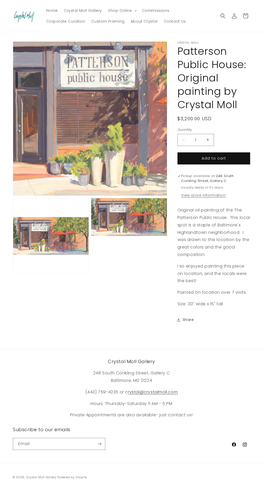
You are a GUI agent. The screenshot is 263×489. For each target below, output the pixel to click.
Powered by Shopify (72, 477)
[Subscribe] (99, 444)
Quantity (184, 129)
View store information (203, 195)
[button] (122, 10)
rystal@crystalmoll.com (153, 392)
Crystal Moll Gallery (41, 477)
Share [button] (188, 319)
